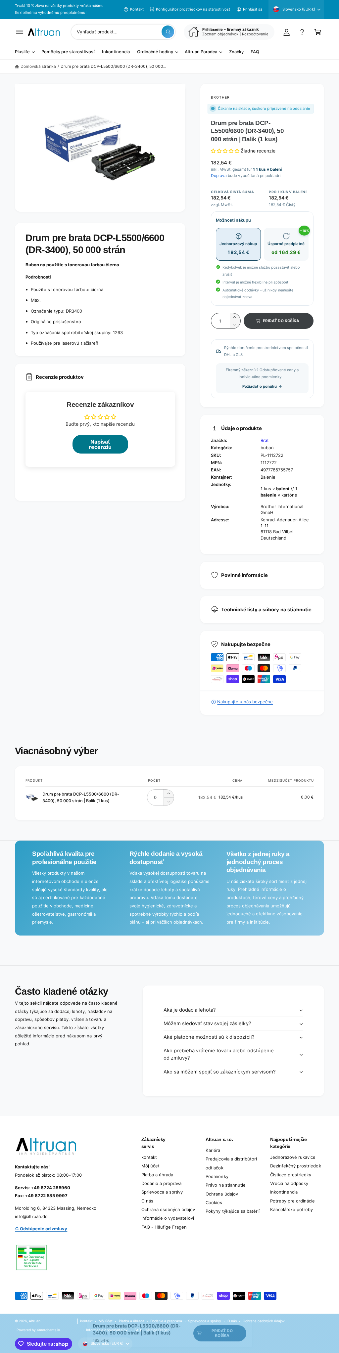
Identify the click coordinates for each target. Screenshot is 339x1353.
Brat (265, 440)
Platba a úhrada (157, 1174)
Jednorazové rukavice (292, 1157)
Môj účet (150, 1165)
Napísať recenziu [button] (100, 444)
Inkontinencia (284, 1192)
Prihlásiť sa (252, 9)
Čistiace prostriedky (290, 1174)
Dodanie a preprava (161, 1183)
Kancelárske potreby (291, 1209)
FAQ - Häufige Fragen (164, 1227)
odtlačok (214, 1167)
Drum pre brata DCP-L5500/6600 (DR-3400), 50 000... (113, 66)
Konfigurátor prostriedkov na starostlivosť (193, 9)
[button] (19, 32)
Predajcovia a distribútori (231, 1158)
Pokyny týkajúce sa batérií (232, 1211)
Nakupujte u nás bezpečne (245, 701)
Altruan (34, 1321)
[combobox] (123, 32)
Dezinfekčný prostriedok (295, 1165)
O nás (147, 1200)
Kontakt (137, 9)
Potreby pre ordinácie (292, 1200)
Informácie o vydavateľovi (167, 1218)
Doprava (219, 175)
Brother (220, 97)
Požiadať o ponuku (259, 386)
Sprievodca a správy (162, 1192)
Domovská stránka (38, 66)
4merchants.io (48, 1330)
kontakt (149, 1157)
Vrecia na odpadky (289, 1183)
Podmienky (217, 1176)
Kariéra (213, 1150)
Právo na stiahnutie (225, 1185)
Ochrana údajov (222, 1194)
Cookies (214, 1202)
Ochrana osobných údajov (168, 1209)
